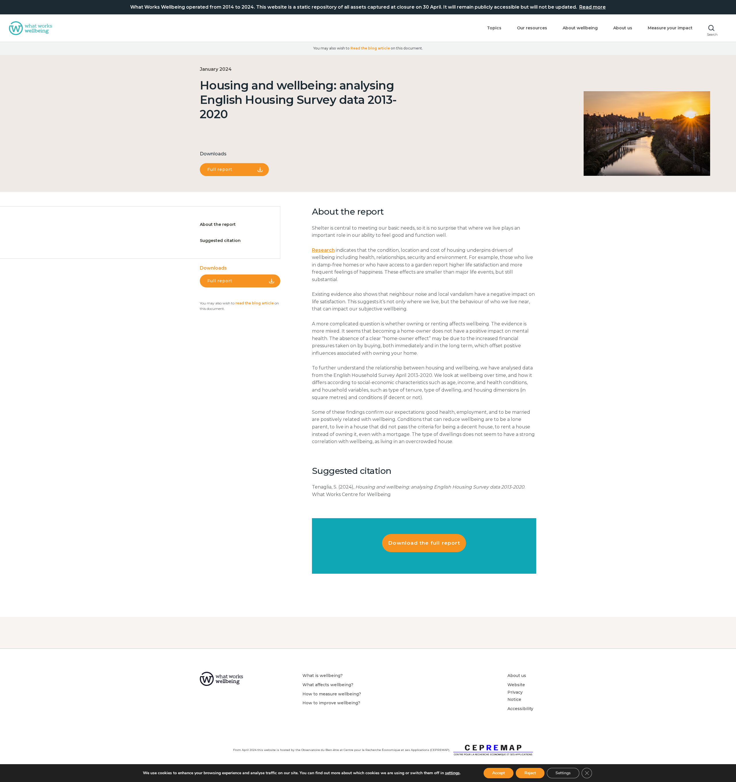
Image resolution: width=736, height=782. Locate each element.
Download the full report (424, 543)
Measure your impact (670, 27)
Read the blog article (370, 48)
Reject (530, 773)
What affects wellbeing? (327, 684)
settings (452, 773)
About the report (218, 224)
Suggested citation (220, 240)
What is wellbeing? (322, 675)
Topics (494, 27)
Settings (563, 773)
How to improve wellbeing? (331, 702)
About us (622, 27)
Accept (498, 773)
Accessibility (520, 708)
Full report (219, 169)
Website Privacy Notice (516, 692)
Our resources (532, 27)
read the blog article (254, 303)
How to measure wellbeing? (331, 694)
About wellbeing (580, 27)
